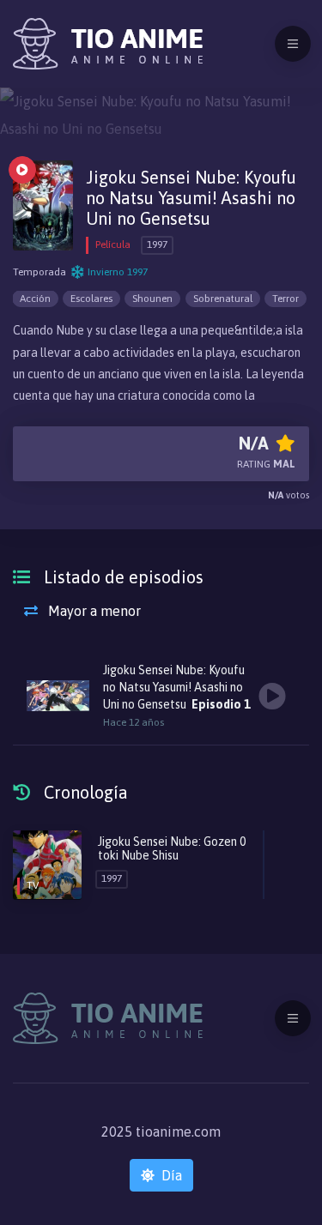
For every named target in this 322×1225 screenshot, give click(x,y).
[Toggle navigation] (293, 44)
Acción (35, 299)
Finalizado (22, 170)
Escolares (91, 299)
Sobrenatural (222, 299)
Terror (285, 299)
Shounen (152, 299)
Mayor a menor (93, 611)
